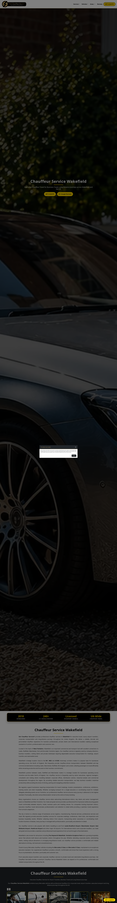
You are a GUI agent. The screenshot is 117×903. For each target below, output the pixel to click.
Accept (74, 455)
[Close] (75, 447)
